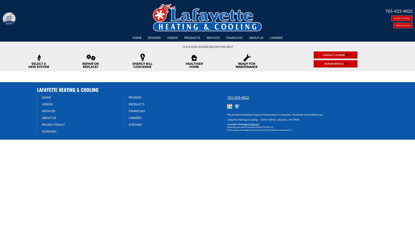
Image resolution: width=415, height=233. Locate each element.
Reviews (154, 37)
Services (213, 37)
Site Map (135, 124)
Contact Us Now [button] (401, 18)
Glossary (49, 131)
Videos (172, 37)
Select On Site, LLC (251, 124)
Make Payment (403, 25)
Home (137, 37)
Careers (276, 37)
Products (192, 37)
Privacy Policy (53, 124)
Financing (234, 37)
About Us (256, 37)
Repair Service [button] (334, 63)
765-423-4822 (238, 97)
